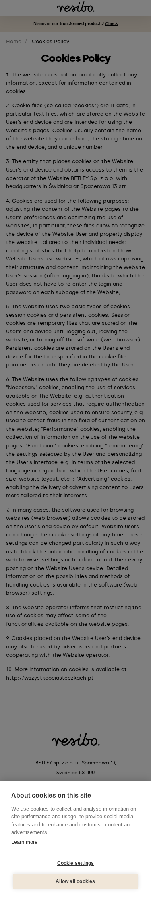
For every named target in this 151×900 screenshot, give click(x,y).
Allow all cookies (75, 881)
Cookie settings (75, 863)
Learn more (24, 842)
